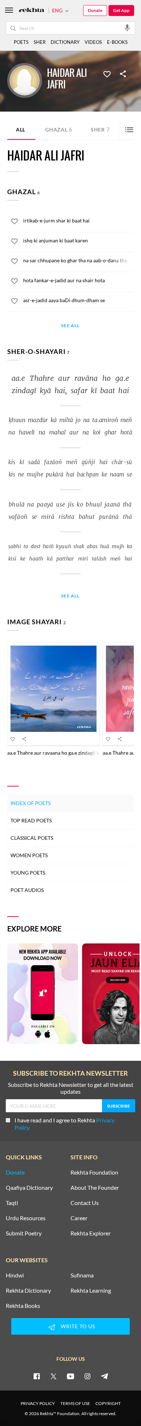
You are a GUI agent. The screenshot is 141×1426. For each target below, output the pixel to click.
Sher (100, 129)
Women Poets (29, 855)
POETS (21, 42)
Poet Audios (27, 890)
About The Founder (94, 1188)
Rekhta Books (23, 1306)
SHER (40, 42)
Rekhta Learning (90, 1290)
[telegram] (104, 1376)
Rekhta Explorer (90, 1233)
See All (70, 326)
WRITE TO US (78, 1326)
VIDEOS (93, 42)
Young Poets (27, 873)
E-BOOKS (117, 42)
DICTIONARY (65, 42)
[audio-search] (127, 27)
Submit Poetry (24, 1233)
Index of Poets (30, 803)
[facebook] (36, 1376)
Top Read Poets (31, 820)
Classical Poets (31, 838)
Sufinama (82, 1275)
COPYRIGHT (108, 1403)
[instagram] (87, 1376)
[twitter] (53, 1376)
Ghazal (58, 129)
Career (78, 1218)
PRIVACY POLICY (38, 1403)
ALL (20, 129)
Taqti (12, 1203)
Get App (121, 10)
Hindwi (15, 1275)
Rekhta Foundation (94, 1172)
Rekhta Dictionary (28, 1290)
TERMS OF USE (75, 1403)
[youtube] (70, 1376)
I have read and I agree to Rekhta (64, 1124)
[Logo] (31, 11)
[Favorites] (107, 73)
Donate (95, 10)
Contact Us (84, 1203)
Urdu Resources (26, 1218)
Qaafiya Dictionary (29, 1188)
